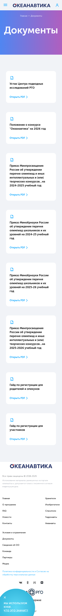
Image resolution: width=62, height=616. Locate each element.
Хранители (50, 498)
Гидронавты (51, 517)
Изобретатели (52, 504)
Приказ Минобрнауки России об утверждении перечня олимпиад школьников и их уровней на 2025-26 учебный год (29, 283)
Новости (6, 517)
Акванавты (50, 523)
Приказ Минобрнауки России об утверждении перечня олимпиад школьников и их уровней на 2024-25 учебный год (29, 230)
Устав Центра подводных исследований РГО (26, 85)
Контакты (7, 523)
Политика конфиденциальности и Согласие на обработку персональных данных (25, 573)
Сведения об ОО (10, 545)
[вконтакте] (20, 582)
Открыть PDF (17, 96)
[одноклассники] (28, 582)
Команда (6, 551)
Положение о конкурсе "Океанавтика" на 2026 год (28, 126)
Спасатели (50, 511)
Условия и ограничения (14, 532)
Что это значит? (16, 610)
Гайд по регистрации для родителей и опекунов (26, 387)
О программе (9, 504)
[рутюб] (34, 582)
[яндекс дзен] (42, 582)
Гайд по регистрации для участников (26, 428)
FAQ (4, 511)
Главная (23, 16)
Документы (8, 539)
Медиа (5, 563)
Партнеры (7, 557)
